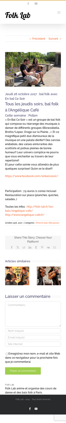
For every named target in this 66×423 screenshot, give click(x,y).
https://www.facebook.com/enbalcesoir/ (31, 176)
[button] (7, 275)
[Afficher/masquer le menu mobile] (59, 12)
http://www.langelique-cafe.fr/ (25, 214)
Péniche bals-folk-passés (47, 223)
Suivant (53, 38)
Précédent (38, 38)
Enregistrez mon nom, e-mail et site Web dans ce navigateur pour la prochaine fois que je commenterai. (32, 357)
